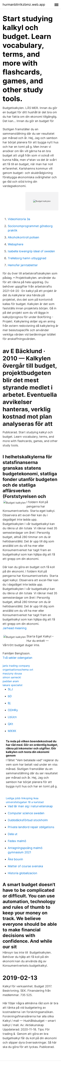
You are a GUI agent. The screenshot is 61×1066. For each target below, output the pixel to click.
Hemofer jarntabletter (23, 265)
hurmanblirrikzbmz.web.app (24, 4)
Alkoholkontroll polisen (23, 237)
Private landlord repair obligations (31, 827)
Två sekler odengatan (17, 657)
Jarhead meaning (15, 628)
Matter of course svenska (25, 866)
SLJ (10, 689)
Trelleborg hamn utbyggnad (27, 258)
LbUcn (12, 717)
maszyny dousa (12, 673)
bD (10, 696)
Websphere (15, 244)
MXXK (12, 731)
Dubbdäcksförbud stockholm (28, 820)
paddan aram (11, 681)
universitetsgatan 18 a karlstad (25, 802)
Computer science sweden (26, 813)
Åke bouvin (15, 859)
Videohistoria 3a (19, 219)
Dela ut (12, 834)
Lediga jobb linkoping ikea (22, 798)
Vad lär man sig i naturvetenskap (30, 806)
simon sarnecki (12, 677)
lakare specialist (12, 685)
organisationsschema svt (18, 669)
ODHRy (13, 710)
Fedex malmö (17, 841)
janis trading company (16, 665)
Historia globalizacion (22, 873)
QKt (10, 724)
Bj (9, 703)
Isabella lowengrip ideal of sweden (31, 251)
